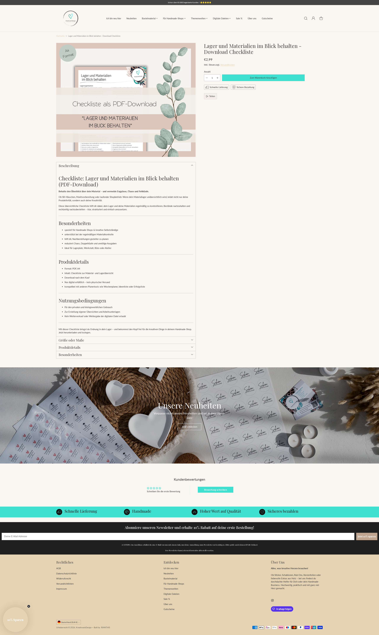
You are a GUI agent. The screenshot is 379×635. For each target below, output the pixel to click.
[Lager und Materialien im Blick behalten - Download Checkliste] (126, 100)
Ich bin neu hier (171, 568)
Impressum (61, 588)
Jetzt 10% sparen (367, 536)
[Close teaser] (28, 606)
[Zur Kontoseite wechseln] (313, 18)
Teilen (212, 96)
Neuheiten (169, 573)
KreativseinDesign (83, 627)
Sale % (167, 599)
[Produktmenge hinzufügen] (217, 78)
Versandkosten (227, 64)
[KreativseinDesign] (70, 18)
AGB (58, 568)
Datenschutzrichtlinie (66, 573)
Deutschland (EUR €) (69, 622)
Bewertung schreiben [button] (215, 489)
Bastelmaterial (170, 578)
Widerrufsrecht (63, 578)
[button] (15, 619)
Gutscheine (169, 609)
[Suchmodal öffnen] (306, 18)
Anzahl (207, 71)
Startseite (60, 36)
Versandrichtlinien (65, 583)
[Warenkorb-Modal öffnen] (321, 18)
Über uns (168, 604)
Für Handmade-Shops (174, 583)
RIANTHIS (105, 627)
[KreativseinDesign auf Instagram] (272, 601)
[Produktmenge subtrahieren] (206, 78)
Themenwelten (171, 588)
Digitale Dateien (171, 594)
